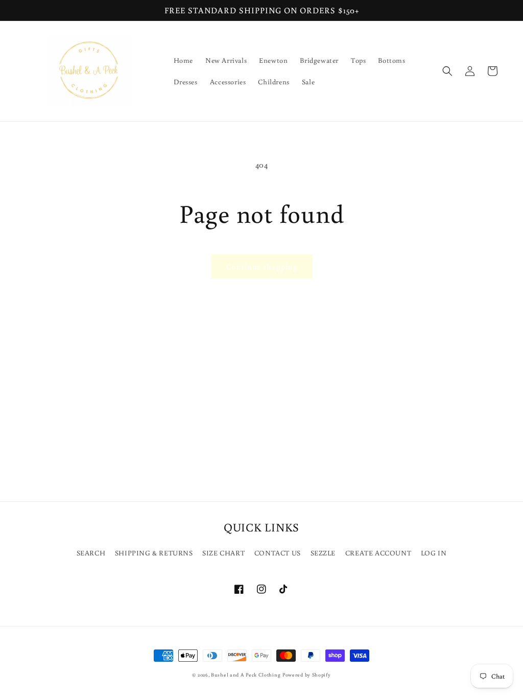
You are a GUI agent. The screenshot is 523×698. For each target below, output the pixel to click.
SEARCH (91, 552)
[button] (447, 71)
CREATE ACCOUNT (378, 552)
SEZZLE (323, 552)
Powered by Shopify (306, 674)
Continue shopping (261, 266)
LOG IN (434, 552)
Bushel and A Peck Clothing (245, 674)
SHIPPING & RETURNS (154, 552)
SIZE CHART (223, 552)
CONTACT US (277, 552)
